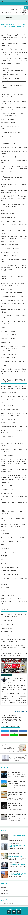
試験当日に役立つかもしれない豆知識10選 (17, 836)
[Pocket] (5, 735)
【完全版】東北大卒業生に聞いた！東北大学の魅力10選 (17, 846)
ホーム (3, 17)
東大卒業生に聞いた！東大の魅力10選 (16, 864)
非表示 (6, 68)
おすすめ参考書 (4, 890)
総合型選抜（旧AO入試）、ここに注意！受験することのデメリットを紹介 (17, 805)
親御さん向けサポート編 (7, 893)
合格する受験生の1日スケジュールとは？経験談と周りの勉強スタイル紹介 (17, 855)
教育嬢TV (19, 653)
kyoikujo (24, 711)
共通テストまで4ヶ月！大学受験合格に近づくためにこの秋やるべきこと (17, 873)
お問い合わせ (4, 723)
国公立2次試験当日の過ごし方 (16, 772)
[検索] (26, 1)
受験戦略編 (9, 17)
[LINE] (14, 735)
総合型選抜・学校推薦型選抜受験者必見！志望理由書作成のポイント (17, 794)
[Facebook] (14, 731)
